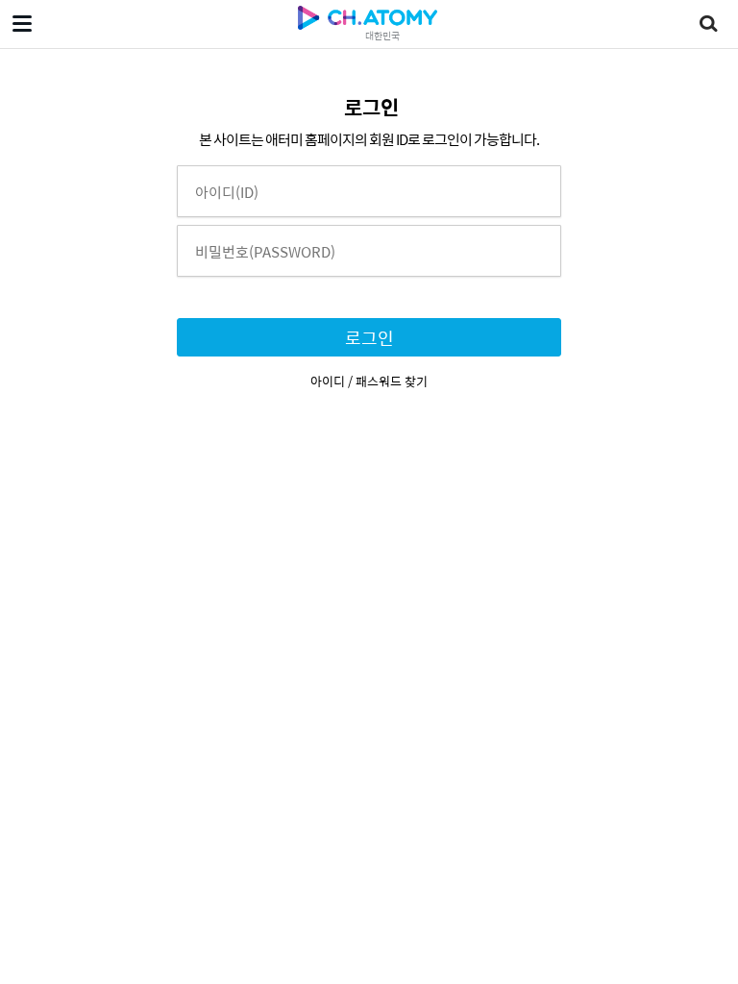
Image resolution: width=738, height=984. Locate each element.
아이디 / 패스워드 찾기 (369, 381)
